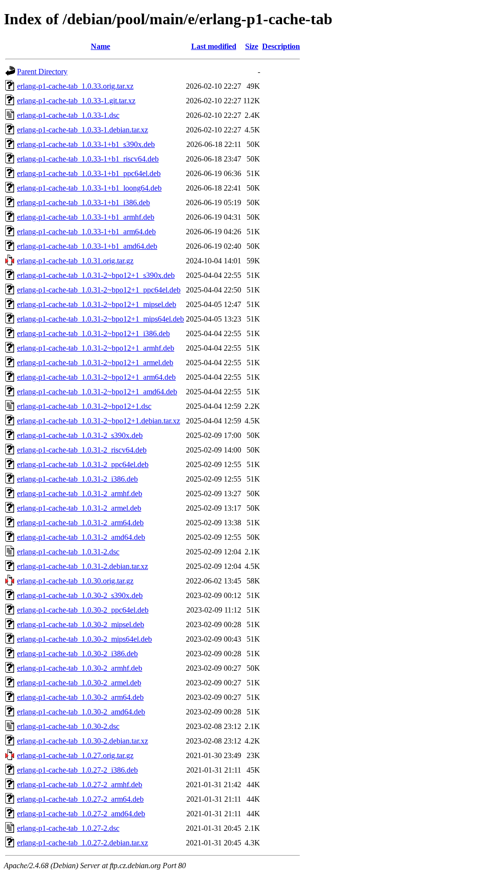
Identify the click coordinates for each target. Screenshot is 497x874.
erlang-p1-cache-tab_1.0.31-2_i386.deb (77, 479)
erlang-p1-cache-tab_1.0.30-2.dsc (68, 726)
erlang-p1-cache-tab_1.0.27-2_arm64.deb (80, 799)
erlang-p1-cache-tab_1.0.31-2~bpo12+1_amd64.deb (97, 392)
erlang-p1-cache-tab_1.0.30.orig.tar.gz (75, 581)
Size (251, 46)
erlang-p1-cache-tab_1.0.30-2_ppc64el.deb (83, 610)
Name (100, 46)
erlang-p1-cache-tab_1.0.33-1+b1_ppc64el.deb (89, 173)
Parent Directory (42, 71)
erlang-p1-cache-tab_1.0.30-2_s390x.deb (80, 595)
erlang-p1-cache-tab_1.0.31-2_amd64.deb (81, 537)
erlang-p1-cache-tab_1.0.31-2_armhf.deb (79, 493)
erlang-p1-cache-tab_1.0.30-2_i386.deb (77, 653)
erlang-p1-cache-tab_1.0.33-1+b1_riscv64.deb (88, 159)
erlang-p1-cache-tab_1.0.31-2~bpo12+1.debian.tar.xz (98, 421)
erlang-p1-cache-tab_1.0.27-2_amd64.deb (81, 813)
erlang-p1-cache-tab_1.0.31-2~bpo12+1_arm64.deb (96, 377)
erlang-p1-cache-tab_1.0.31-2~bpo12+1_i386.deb (93, 333)
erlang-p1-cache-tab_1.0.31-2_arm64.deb (80, 522)
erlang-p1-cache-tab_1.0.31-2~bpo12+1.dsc (84, 406)
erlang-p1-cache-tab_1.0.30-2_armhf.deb (79, 668)
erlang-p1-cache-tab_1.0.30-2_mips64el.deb (84, 639)
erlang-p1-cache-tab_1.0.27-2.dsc (68, 828)
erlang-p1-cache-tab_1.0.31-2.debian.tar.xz (82, 566)
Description (281, 46)
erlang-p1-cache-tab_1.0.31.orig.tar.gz (75, 261)
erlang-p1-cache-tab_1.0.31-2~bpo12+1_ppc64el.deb (99, 290)
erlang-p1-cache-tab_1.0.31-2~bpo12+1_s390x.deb (96, 275)
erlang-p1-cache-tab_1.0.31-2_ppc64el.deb (83, 464)
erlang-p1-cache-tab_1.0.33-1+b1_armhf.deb (85, 217)
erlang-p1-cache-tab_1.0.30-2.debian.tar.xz (82, 741)
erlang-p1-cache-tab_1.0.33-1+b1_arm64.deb (86, 231)
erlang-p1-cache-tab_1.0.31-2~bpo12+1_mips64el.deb (100, 319)
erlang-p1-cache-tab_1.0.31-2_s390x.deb (80, 435)
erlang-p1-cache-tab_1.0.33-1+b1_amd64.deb (87, 246)
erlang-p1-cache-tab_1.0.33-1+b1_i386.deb (83, 202)
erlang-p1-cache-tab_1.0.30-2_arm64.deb (80, 697)
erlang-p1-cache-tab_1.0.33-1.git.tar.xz (76, 101)
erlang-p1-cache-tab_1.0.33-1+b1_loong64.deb (89, 188)
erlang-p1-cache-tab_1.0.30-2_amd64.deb (81, 712)
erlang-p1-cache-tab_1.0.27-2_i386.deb (77, 770)
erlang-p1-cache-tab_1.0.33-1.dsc (68, 115)
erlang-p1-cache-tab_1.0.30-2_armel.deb (79, 683)
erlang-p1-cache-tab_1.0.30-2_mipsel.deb (80, 624)
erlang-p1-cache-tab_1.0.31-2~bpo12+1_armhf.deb (95, 348)
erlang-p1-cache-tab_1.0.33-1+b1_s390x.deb (86, 144)
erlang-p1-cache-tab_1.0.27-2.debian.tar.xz (82, 843)
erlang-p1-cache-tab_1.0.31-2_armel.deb (79, 508)
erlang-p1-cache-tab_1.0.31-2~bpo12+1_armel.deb (95, 362)
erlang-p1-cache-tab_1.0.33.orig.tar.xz (75, 86)
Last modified (213, 46)
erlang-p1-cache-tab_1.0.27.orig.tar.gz (75, 755)
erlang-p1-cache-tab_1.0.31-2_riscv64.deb (82, 450)
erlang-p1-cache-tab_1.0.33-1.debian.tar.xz (82, 130)
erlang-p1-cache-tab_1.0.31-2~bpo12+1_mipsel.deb (96, 304)
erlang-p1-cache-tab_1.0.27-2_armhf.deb (79, 784)
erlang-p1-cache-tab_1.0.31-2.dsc (68, 552)
